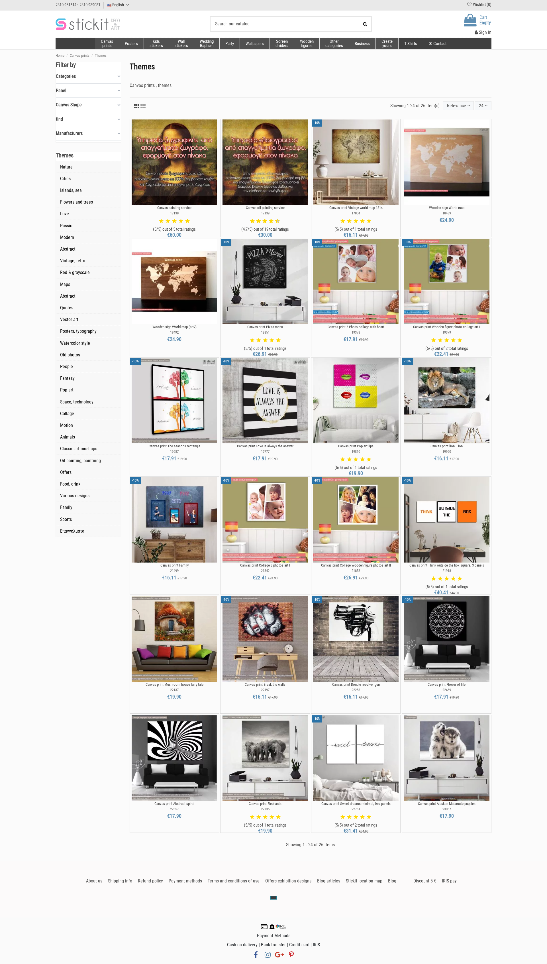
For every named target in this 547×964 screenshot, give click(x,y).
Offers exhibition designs (288, 881)
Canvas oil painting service (265, 208)
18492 (174, 332)
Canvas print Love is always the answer (265, 446)
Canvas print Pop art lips (355, 446)
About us (94, 881)
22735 (265, 809)
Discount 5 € (424, 881)
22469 (446, 690)
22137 (174, 690)
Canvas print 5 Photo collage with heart (356, 327)
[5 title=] (187, 221)
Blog (392, 881)
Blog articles (328, 881)
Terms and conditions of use (234, 881)
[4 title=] (181, 221)
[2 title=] (168, 221)
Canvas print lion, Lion (446, 446)
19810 (356, 451)
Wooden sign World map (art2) (174, 327)
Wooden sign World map (446, 208)
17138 (174, 213)
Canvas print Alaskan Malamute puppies (446, 803)
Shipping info (120, 881)
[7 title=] (269, 221)
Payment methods (185, 881)
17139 (265, 213)
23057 (446, 809)
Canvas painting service (174, 208)
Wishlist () (481, 4)
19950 (446, 451)
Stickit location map (364, 881)
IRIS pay (449, 881)
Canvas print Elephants (265, 803)
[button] (334, 43)
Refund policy (150, 881)
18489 (446, 213)
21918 (446, 571)
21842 (265, 571)
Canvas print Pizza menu (265, 327)
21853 (356, 571)
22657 (174, 809)
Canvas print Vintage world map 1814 (356, 208)
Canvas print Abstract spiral (174, 803)
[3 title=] (174, 221)
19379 (446, 332)
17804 (356, 213)
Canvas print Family (174, 565)
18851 (265, 332)
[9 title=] (275, 221)
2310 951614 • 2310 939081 (78, 4)
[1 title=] (161, 221)
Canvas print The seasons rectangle (174, 446)
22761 (356, 809)
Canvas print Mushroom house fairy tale (174, 684)
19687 (174, 451)
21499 (174, 571)
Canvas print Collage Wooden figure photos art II (356, 565)
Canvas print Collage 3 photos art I (265, 565)
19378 (356, 332)
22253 (356, 690)
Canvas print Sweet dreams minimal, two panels (356, 803)
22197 (265, 690)
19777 (265, 451)
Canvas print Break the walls (265, 684)
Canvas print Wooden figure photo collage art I (446, 327)
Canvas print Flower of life (447, 684)
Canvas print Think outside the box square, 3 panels (446, 565)
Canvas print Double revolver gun (356, 684)
